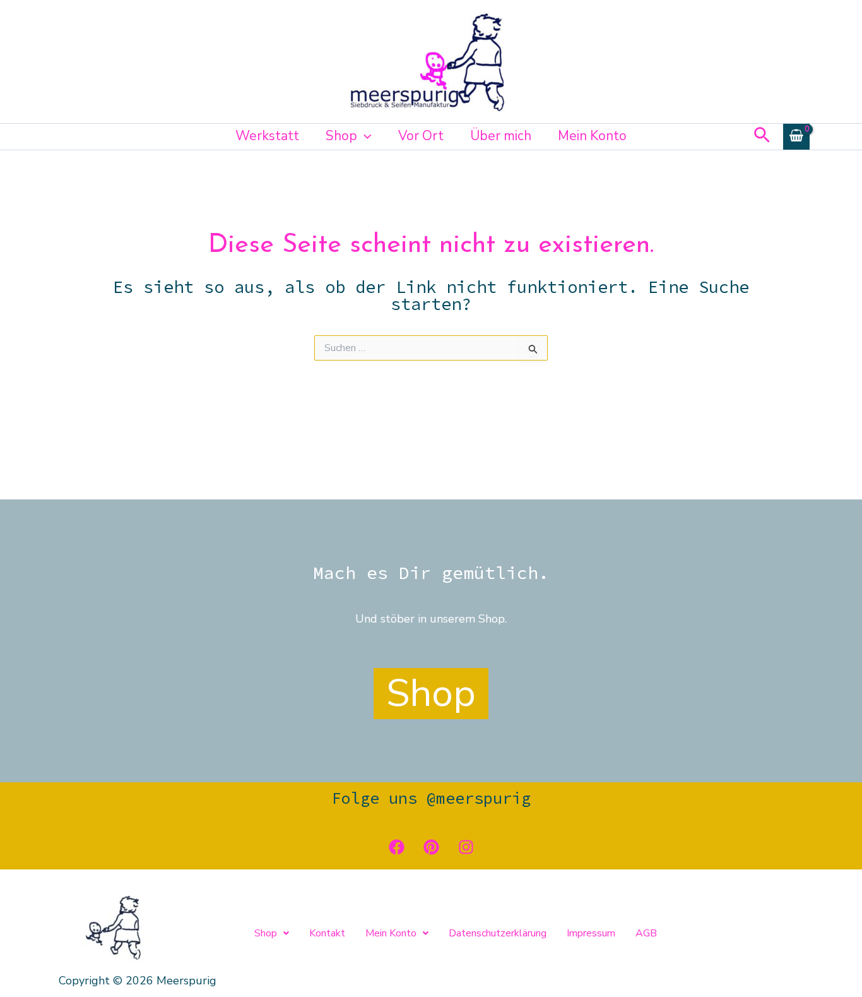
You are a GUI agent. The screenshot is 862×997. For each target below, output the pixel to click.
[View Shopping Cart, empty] (796, 137)
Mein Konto (592, 136)
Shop (341, 136)
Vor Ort (421, 136)
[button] (364, 135)
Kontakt (327, 933)
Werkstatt (267, 136)
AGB (646, 933)
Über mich (500, 136)
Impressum (591, 933)
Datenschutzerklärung (497, 933)
